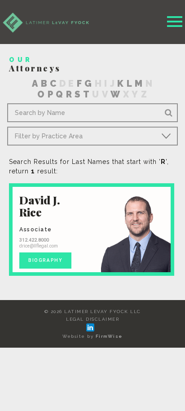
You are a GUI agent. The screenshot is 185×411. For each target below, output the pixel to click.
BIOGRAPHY (45, 260)
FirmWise (109, 336)
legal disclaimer (92, 319)
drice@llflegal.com (38, 246)
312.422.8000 (34, 240)
